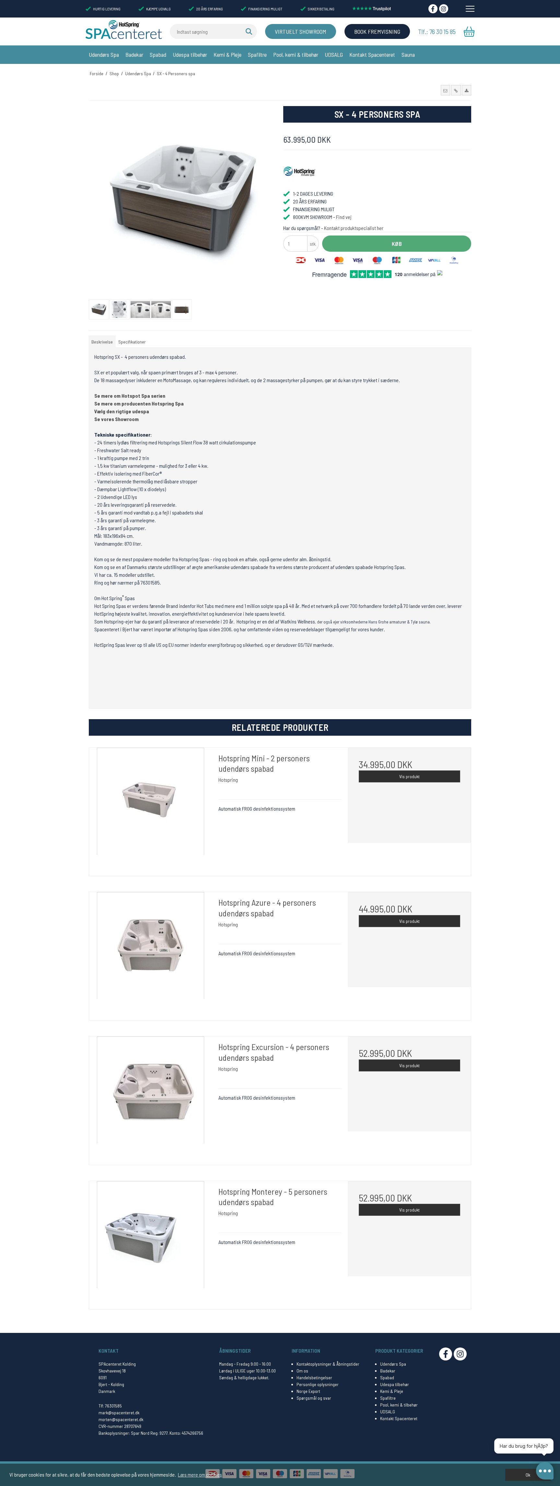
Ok (528, 1475)
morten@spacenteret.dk (121, 1419)
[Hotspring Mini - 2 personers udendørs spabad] (150, 809)
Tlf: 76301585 (110, 1405)
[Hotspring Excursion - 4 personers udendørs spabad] (150, 1097)
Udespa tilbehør (190, 54)
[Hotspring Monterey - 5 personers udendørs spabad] (150, 1242)
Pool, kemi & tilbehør (295, 54)
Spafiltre (257, 54)
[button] (445, 90)
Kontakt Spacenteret (372, 54)
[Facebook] (433, 8)
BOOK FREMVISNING (377, 31)
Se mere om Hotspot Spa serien (129, 396)
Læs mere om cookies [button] (200, 1474)
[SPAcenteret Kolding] (124, 29)
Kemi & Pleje (227, 54)
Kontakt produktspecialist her (353, 228)
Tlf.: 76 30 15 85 (437, 31)
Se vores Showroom (116, 419)
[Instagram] (443, 8)
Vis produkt (409, 776)
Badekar (134, 54)
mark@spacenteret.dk (119, 1412)
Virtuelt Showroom (300, 31)
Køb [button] (397, 243)
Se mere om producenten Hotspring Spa (139, 403)
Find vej (344, 217)
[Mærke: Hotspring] (299, 171)
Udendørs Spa (104, 54)
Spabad (158, 54)
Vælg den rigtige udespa (121, 411)
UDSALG (334, 54)
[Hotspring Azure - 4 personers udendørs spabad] (150, 953)
